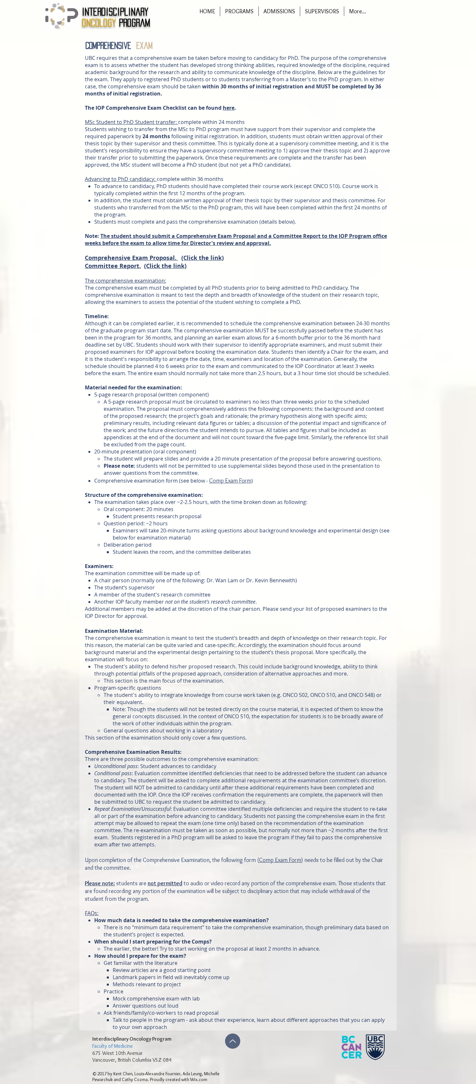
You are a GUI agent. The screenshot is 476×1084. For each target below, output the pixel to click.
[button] (239, 11)
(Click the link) (202, 258)
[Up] (232, 1041)
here (228, 107)
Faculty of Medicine (112, 1046)
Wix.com (198, 1079)
